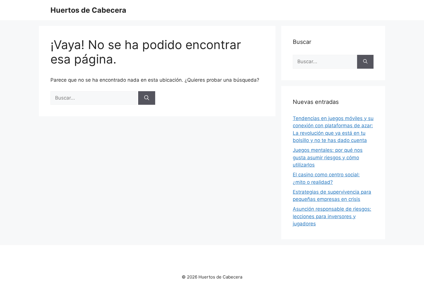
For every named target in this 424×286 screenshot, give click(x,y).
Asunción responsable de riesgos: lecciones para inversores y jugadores (332, 216)
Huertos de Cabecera (88, 10)
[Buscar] (146, 98)
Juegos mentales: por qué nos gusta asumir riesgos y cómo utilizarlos (328, 157)
